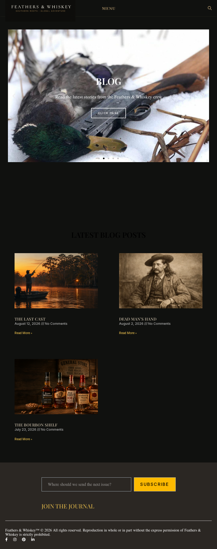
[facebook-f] (7, 539)
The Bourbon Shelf (36, 424)
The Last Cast (30, 319)
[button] (14, 96)
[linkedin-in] (32, 539)
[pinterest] (24, 539)
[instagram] (15, 539)
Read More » (23, 333)
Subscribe (154, 484)
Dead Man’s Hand (137, 319)
